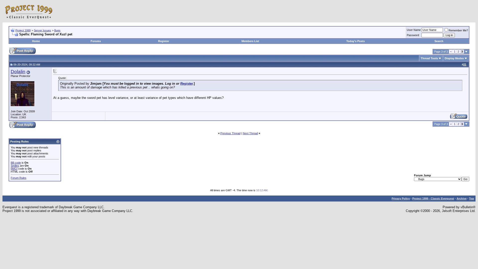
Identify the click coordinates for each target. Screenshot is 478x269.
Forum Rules (18, 177)
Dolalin (18, 71)
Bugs (57, 30)
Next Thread (250, 133)
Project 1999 (23, 30)
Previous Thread (230, 133)
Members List (250, 41)
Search (438, 41)
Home (36, 41)
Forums (96, 41)
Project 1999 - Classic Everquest (433, 198)
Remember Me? (458, 30)
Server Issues (42, 30)
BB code (16, 162)
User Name (414, 29)
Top (471, 198)
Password (413, 35)
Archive (462, 198)
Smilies (15, 165)
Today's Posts (355, 41)
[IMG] (14, 168)
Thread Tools (429, 58)
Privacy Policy (401, 198)
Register (163, 41)
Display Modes (454, 58)
